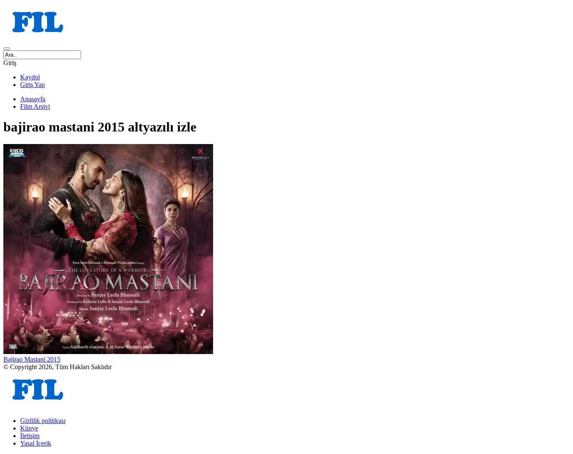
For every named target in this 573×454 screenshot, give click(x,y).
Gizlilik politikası (42, 420)
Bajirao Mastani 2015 (31, 359)
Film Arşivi (35, 106)
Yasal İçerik (35, 443)
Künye (29, 428)
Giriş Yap (32, 84)
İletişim (29, 435)
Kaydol (30, 77)
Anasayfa (32, 98)
